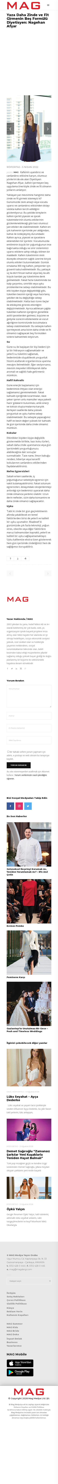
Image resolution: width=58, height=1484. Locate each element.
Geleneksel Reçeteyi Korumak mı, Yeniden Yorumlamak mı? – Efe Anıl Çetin (27, 872)
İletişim (11, 1293)
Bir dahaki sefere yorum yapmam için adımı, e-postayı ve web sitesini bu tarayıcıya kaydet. (28, 755)
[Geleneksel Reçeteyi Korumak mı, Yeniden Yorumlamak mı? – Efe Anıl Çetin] (29, 844)
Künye (10, 1308)
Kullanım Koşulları (17, 1315)
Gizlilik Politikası (17, 1303)
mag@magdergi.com (20, 1269)
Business (12, 1342)
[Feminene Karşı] (29, 952)
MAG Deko (13, 1334)
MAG (16, 172)
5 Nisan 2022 (30, 167)
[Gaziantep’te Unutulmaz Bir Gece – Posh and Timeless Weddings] (29, 1004)
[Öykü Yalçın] (29, 1188)
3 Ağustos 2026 (26, 1146)
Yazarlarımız (14, 1345)
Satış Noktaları (15, 1296)
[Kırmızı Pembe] (29, 901)
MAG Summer (15, 1323)
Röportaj (13, 167)
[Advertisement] (29, 60)
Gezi (9, 1092)
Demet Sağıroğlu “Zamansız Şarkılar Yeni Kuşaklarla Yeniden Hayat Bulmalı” (28, 1155)
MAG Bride (13, 1331)
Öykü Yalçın (16, 1209)
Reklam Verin (14, 1311)
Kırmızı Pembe (15, 926)
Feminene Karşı (16, 977)
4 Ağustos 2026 (32, 1092)
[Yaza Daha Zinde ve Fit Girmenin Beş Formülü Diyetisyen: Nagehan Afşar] (29, 599)
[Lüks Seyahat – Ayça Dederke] (29, 1067)
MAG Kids (12, 1327)
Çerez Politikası (16, 1300)
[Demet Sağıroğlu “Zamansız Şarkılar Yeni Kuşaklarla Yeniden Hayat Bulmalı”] (29, 1130)
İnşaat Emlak (14, 1338)
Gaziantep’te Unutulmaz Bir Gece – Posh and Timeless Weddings (27, 1030)
